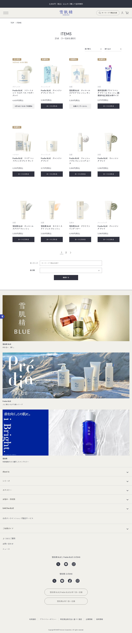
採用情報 (99, 619)
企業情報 (89, 619)
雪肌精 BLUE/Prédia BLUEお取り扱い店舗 (66, 592)
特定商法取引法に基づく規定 (71, 619)
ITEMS (19, 22)
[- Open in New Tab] (58, 563)
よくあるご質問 (9, 538)
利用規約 (32, 619)
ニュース (6, 549)
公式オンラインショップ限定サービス (18, 518)
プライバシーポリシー (48, 619)
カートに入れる (51, 106)
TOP (12, 22)
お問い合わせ (8, 544)
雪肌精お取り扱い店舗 (66, 601)
